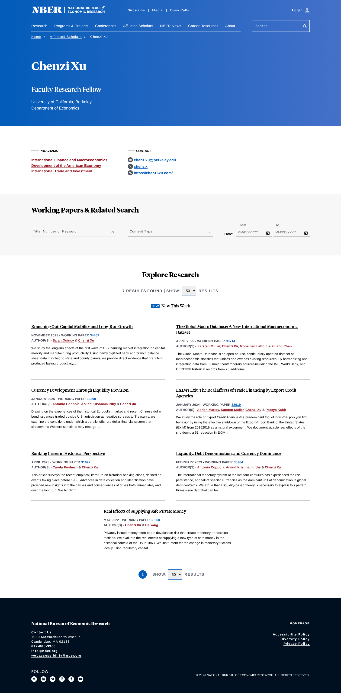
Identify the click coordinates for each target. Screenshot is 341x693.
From (246, 225)
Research (39, 26)
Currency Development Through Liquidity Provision (80, 390)
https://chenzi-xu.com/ (153, 173)
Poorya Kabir (276, 410)
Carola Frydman (65, 467)
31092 (85, 462)
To (281, 225)
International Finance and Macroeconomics (69, 160)
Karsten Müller (208, 346)
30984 (238, 462)
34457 (94, 335)
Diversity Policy (295, 639)
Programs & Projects (71, 26)
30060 (155, 520)
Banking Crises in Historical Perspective (68, 453)
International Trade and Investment (61, 171)
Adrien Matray (208, 410)
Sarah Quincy (63, 340)
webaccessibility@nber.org (56, 655)
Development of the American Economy (66, 166)
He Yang (151, 525)
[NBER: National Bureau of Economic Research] (72, 12)
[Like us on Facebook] (71, 679)
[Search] (305, 27)
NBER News (170, 26)
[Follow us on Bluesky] (52, 679)
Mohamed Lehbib (253, 346)
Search (261, 25)
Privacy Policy (296, 643)
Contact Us (41, 632)
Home (36, 37)
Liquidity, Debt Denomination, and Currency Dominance (228, 453)
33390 (91, 399)
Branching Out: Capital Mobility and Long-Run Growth (82, 326)
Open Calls (179, 10)
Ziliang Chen (282, 346)
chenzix (141, 166)
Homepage (300, 623)
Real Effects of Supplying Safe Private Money (145, 511)
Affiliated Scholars (138, 26)
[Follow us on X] (34, 679)
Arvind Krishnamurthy (98, 404)
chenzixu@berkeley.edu (155, 160)
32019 (236, 404)
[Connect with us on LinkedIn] (43, 679)
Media (157, 10)
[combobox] (130, 233)
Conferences (105, 26)
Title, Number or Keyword (55, 231)
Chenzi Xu (86, 340)
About (230, 26)
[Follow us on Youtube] (80, 679)
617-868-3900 (43, 646)
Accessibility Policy (291, 634)
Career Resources (203, 26)
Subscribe (136, 10)
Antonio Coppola (66, 404)
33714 (230, 341)
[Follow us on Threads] (62, 679)
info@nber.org (44, 651)
